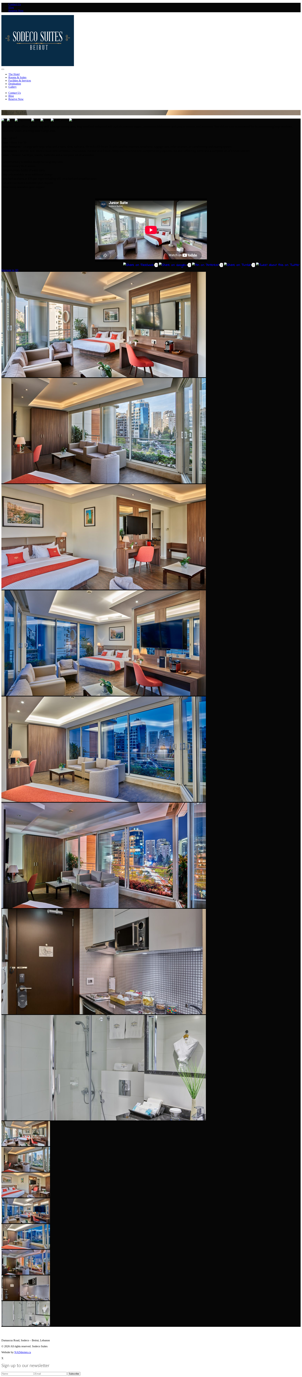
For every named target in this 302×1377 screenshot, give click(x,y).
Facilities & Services (19, 80)
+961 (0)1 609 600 (34, 1334)
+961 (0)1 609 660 (54, 1334)
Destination (14, 83)
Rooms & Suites (17, 77)
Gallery (12, 86)
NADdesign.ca (22, 1352)
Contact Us (14, 4)
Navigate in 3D (9, 270)
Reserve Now (16, 10)
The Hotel (14, 74)
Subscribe (6, 1331)
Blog (11, 7)
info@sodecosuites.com (13, 1334)
